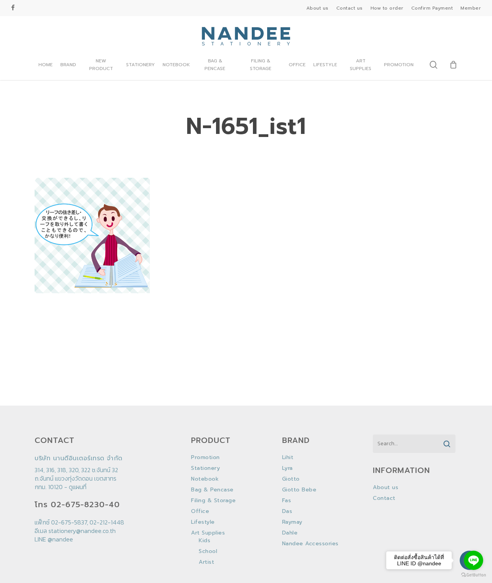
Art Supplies (208, 533)
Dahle (290, 533)
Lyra (287, 468)
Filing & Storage (213, 500)
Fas (286, 500)
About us (385, 487)
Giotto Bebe (299, 490)
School (208, 551)
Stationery (205, 468)
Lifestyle (203, 522)
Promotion (205, 457)
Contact (384, 498)
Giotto (291, 479)
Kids (204, 541)
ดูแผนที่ (77, 486)
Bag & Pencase (212, 490)
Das (287, 511)
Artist (206, 562)
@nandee (60, 539)
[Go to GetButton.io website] (473, 575)
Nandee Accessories (310, 544)
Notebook (205, 479)
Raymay (292, 522)
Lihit (288, 457)
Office (200, 511)
